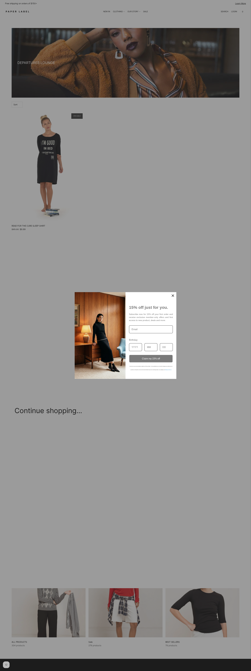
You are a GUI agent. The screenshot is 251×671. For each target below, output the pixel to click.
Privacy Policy (148, 366)
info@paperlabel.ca (168, 369)
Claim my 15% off (151, 358)
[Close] (172, 295)
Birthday (133, 340)
